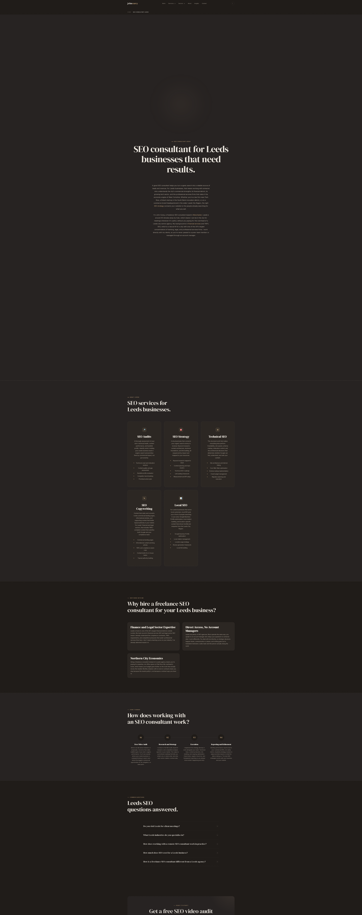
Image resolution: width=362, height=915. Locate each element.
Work (163, 3)
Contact (204, 3)
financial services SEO (155, 633)
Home (129, 12)
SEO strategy (159, 206)
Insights (196, 3)
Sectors (181, 3)
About (189, 3)
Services (171, 3)
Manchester (197, 215)
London (133, 633)
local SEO (185, 512)
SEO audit (169, 747)
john (132, 3)
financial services (194, 224)
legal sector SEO (170, 633)
